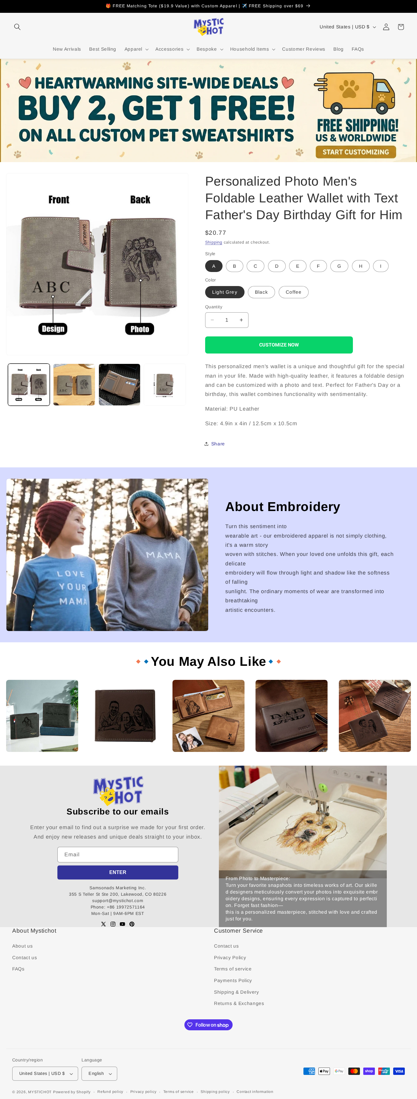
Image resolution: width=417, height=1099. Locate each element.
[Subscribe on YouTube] (122, 924)
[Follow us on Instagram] (113, 924)
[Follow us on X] (103, 924)
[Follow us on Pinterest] (132, 924)
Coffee (294, 292)
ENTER (117, 872)
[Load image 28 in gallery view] (74, 385)
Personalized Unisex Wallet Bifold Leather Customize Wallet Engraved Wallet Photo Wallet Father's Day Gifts (207, 763)
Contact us (24, 957)
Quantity (214, 306)
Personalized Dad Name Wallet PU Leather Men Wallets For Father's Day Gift (288, 760)
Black (261, 292)
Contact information (255, 1092)
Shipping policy (215, 1092)
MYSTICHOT (40, 1092)
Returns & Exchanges (239, 1003)
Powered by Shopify (72, 1092)
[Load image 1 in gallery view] (29, 385)
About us (22, 945)
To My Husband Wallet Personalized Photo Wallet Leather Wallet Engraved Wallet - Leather (373, 763)
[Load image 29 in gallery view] (120, 385)
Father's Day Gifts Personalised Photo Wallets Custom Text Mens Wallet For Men (123, 760)
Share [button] (218, 443)
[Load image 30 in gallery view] (165, 385)
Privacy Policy (230, 957)
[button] (17, 27)
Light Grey (225, 292)
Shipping (213, 242)
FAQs (18, 968)
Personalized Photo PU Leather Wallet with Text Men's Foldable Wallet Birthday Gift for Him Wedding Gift (39, 763)
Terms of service (233, 968)
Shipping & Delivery (236, 992)
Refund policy (110, 1092)
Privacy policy (143, 1092)
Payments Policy (233, 980)
